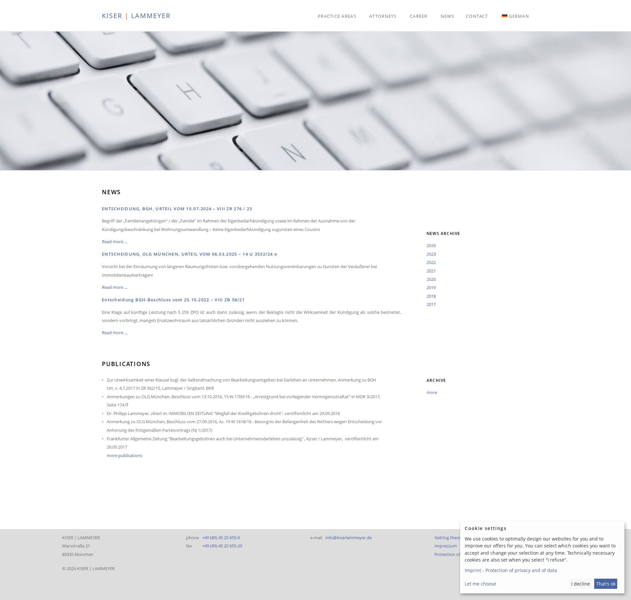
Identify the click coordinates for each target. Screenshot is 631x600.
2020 (431, 279)
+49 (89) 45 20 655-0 (221, 538)
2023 (431, 254)
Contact (477, 16)
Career (419, 16)
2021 (431, 271)
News (447, 16)
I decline (580, 584)
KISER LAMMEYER (136, 15)
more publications (124, 455)
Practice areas (337, 16)
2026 (431, 245)
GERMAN (519, 16)
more (432, 392)
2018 (431, 296)
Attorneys (383, 16)
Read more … (115, 241)
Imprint (473, 570)
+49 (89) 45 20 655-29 (222, 546)
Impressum (445, 546)
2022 (431, 262)
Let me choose (480, 584)
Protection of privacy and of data (521, 570)
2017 (431, 304)
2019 (431, 287)
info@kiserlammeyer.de (348, 538)
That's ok (606, 584)
